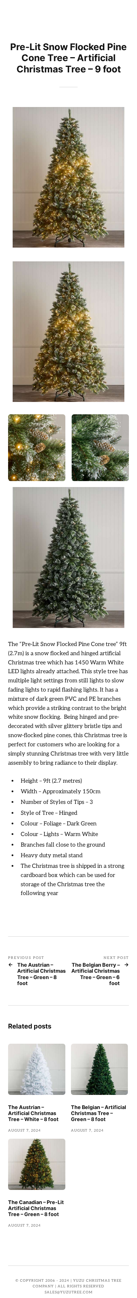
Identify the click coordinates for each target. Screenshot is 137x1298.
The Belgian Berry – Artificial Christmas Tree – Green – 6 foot (95, 974)
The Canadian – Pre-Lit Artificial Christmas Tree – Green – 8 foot (36, 1208)
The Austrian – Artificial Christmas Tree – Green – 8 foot (41, 974)
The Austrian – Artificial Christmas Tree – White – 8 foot (33, 1113)
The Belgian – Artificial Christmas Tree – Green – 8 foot (98, 1113)
